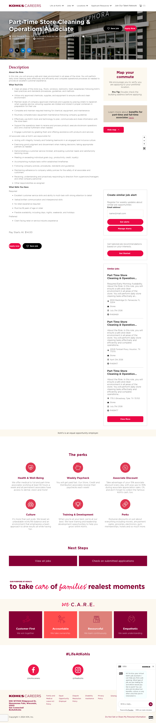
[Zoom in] (144, 137)
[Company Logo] (25, 6)
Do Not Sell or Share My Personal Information (125, 717)
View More (125, 419)
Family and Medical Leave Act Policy (50, 700)
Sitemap (114, 696)
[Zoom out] (144, 140)
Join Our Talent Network (126, 6)
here (131, 117)
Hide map (111, 130)
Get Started (124, 253)
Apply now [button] (14, 246)
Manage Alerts (124, 229)
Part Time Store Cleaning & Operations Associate (121, 277)
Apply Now (130, 28)
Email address (113, 207)
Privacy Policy (101, 697)
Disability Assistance (89, 697)
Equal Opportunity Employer (64, 698)
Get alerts (124, 222)
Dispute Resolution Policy (77, 698)
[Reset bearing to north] (144, 144)
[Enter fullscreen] (144, 148)
